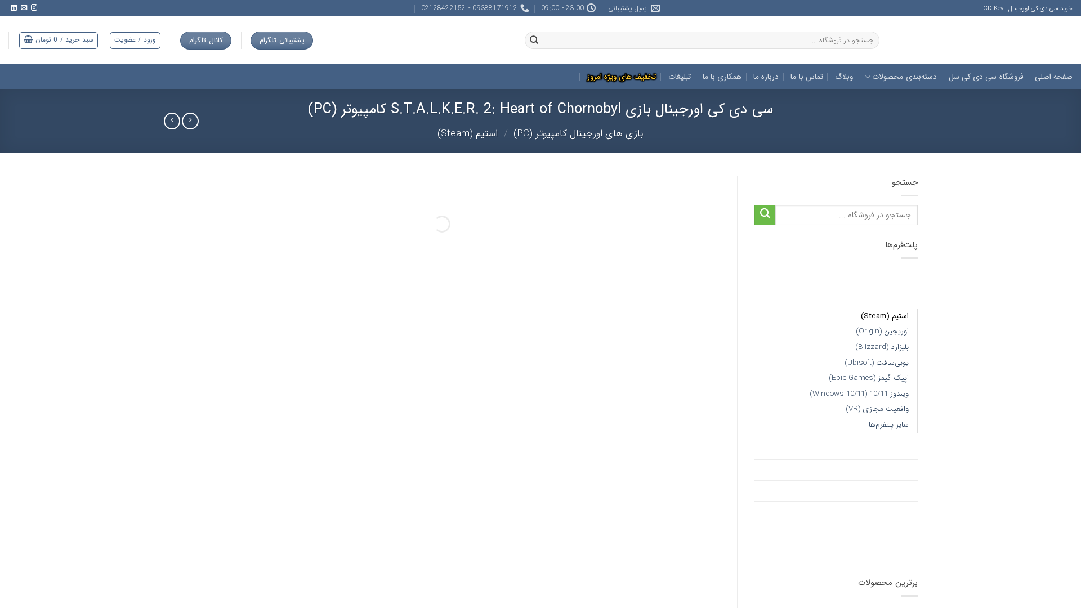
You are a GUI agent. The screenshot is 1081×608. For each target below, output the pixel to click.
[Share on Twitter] (293, 588)
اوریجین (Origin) (882, 331)
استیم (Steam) (467, 133)
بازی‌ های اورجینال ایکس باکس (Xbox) (849, 449)
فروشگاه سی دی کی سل (986, 77)
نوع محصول (368, 506)
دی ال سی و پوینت (884, 532)
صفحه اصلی (1054, 77)
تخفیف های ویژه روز (883, 277)
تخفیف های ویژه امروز (621, 77)
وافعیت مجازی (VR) (877, 409)
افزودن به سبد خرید (245, 545)
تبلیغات (679, 77)
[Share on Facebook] (312, 588)
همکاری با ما (722, 77)
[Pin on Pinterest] (254, 588)
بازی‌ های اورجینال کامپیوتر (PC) (578, 133)
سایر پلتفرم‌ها (889, 425)
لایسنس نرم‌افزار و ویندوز (876, 491)
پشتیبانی (239, 447)
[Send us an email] (23, 8)
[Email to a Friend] (274, 588)
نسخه (377, 477)
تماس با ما (806, 77)
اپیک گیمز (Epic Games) (869, 378)
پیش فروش (897, 511)
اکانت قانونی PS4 (887, 553)
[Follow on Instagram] (33, 8)
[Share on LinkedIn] (235, 588)
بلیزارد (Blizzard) (882, 347)
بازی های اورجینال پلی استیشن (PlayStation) (838, 470)
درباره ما (766, 77)
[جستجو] (534, 41)
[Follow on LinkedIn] (13, 8)
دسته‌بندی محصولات (904, 77)
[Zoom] (706, 465)
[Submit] (764, 215)
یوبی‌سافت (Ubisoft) (877, 363)
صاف (379, 463)
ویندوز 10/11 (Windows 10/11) (859, 394)
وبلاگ (844, 77)
